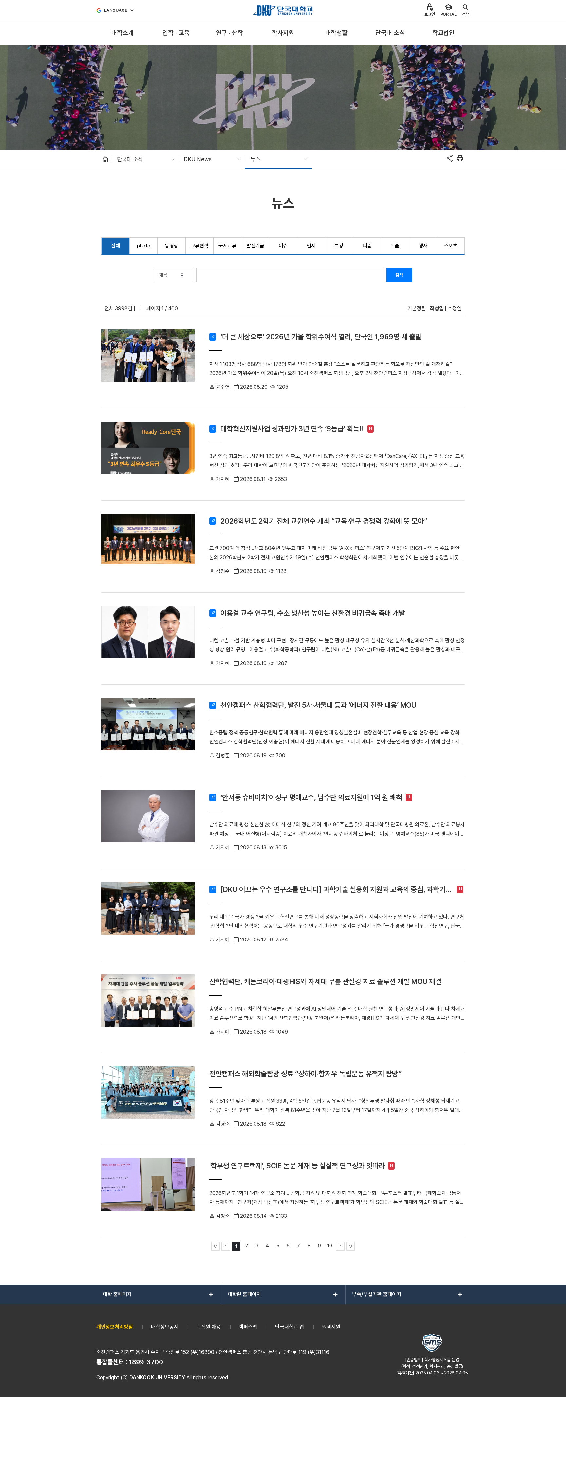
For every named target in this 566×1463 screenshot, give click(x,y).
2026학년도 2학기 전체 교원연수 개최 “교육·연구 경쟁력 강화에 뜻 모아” (323, 521)
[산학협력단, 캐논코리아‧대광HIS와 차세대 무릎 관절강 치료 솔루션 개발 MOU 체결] (148, 1007)
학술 (394, 246)
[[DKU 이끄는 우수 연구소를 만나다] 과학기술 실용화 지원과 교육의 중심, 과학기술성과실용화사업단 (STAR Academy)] (148, 915)
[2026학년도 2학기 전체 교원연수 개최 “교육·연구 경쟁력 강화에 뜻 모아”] (148, 546)
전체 (115, 246)
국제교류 (227, 246)
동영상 (171, 246)
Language (115, 10)
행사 (422, 246)
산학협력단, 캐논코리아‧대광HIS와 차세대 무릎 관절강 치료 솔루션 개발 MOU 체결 (325, 981)
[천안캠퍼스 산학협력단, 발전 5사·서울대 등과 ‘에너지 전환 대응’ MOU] (148, 730)
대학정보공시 (165, 1327)
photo (143, 246)
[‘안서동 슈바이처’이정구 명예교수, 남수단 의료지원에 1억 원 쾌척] (148, 823)
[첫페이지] (215, 1246)
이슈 (283, 246)
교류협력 (199, 246)
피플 (367, 246)
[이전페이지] (225, 1246)
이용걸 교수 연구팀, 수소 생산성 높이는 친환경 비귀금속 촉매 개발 (312, 613)
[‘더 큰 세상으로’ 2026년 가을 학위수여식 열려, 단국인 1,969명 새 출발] (148, 362)
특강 (338, 246)
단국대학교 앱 (289, 1327)
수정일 (455, 309)
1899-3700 (146, 1362)
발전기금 (255, 246)
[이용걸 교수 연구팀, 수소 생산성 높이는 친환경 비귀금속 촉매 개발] (148, 638)
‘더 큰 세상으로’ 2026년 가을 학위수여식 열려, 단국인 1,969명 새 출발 (321, 336)
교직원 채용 (209, 1327)
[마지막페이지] (350, 1246)
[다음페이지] (340, 1246)
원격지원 (331, 1327)
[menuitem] (122, 33)
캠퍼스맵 (248, 1327)
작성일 (436, 309)
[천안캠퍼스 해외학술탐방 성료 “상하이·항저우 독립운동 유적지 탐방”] (148, 1099)
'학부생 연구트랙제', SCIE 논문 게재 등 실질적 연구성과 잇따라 (297, 1165)
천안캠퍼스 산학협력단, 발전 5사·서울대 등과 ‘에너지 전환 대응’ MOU (318, 705)
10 (329, 1245)
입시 (311, 246)
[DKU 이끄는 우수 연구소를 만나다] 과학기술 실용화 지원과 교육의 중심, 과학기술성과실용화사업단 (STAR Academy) (336, 889)
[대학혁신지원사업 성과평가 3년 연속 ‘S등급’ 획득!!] (148, 454)
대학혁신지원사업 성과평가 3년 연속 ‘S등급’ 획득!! (292, 429)
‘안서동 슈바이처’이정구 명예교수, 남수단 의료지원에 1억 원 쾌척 (311, 797)
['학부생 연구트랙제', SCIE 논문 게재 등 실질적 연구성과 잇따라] (148, 1191)
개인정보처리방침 (114, 1327)
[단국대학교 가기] (283, 10)
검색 (399, 275)
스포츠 (451, 246)
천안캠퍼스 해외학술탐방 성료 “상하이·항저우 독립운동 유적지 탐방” (305, 1073)
